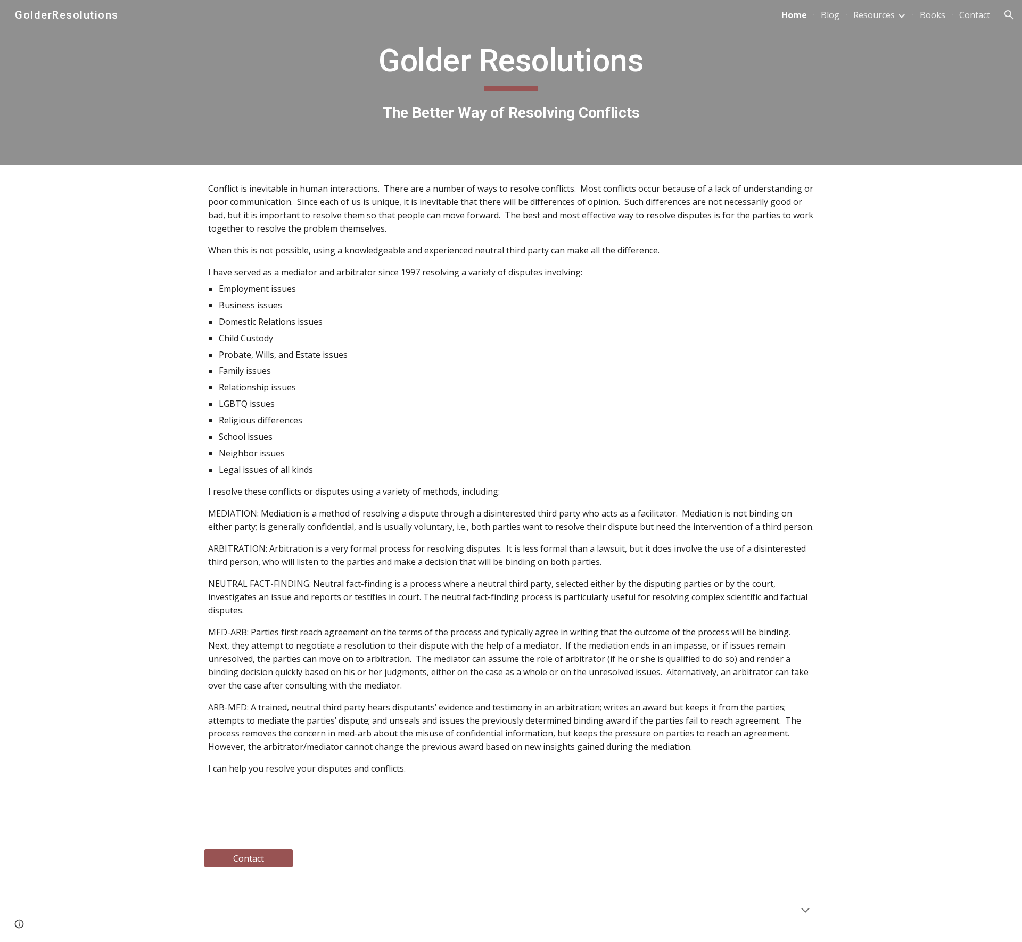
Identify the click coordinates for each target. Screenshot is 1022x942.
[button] (1009, 15)
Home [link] (794, 15)
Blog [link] (830, 15)
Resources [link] (874, 15)
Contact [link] (974, 15)
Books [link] (932, 15)
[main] (511, 82)
